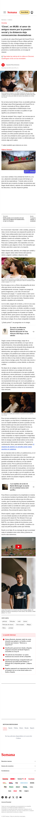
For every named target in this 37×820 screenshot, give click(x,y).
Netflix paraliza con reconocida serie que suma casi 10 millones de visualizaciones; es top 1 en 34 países (13, 219)
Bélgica (29, 624)
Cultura (10, 19)
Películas (12, 621)
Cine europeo (20, 624)
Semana (3, 19)
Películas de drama (7, 624)
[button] (18, 546)
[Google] (2, 797)
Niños (4, 628)
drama (25, 621)
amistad (11, 628)
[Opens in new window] (6, 797)
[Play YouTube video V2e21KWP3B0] (18, 547)
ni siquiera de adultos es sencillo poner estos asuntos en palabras (17, 446)
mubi (19, 621)
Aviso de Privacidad (8, 802)
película (4, 621)
